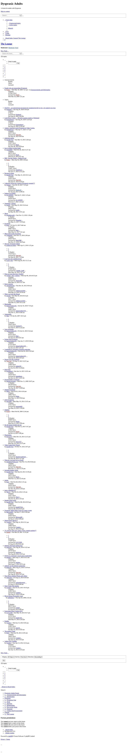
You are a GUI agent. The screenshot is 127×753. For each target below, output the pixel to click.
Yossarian (18, 220)
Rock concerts (8, 284)
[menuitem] (14, 23)
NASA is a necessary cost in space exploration (18, 556)
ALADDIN (9, 195)
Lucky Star (9, 260)
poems (6, 480)
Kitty (7, 633)
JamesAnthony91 (11, 306)
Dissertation (7, 435)
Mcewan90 (9, 512)
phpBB (10, 736)
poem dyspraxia (9, 400)
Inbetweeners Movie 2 (11, 520)
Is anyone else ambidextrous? (13, 259)
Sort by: (17, 657)
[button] (5, 59)
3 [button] (4, 68)
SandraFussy (10, 129)
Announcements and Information (40, 90)
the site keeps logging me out (12, 425)
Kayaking (7, 223)
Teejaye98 (19, 280)
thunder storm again (10, 500)
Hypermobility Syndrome (11, 379)
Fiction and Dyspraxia (10, 339)
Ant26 (8, 205)
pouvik (8, 296)
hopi (7, 482)
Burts (17, 145)
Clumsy (8, 185)
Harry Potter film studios (11, 586)
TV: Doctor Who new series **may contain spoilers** (20, 530)
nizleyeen (9, 577)
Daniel (8, 532)
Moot (7, 391)
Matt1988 (18, 240)
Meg (7, 316)
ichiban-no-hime (11, 245)
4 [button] (4, 70)
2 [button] (4, 66)
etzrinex (8, 557)
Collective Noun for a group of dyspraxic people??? (19, 183)
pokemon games (9, 138)
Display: (5, 657)
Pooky (8, 90)
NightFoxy (19, 170)
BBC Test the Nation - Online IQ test (15, 158)
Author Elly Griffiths (10, 641)
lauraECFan (9, 140)
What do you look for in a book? (14, 460)
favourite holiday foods (11, 470)
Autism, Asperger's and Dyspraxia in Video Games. (19, 128)
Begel (17, 477)
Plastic (18, 421)
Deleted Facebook (9, 389)
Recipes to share (9, 173)
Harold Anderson (21, 457)
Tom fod (18, 135)
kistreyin (8, 567)
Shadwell (18, 190)
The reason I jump (9, 631)
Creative (8, 522)
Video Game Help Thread (12, 445)
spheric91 (18, 366)
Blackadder (7, 304)
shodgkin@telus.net (12, 462)
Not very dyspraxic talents (12, 244)
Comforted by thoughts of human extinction (17, 349)
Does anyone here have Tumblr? (14, 274)
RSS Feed (7, 369)
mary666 (9, 401)
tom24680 (9, 150)
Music (6, 213)
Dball (17, 155)
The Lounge (6, 44)
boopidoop (9, 371)
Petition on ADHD (10, 193)
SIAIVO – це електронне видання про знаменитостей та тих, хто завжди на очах (30, 108)
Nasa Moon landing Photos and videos (15, 576)
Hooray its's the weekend (11, 359)
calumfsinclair (10, 285)
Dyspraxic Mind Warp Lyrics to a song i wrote (18, 510)
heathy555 (19, 618)
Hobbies (6, 410)
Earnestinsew (10, 119)
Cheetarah (9, 235)
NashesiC (9, 109)
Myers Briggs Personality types (13, 596)
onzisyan (9, 547)
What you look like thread (12, 294)
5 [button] (4, 72)
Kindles (6, 621)
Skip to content (5, 11)
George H (19, 326)
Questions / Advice (10, 203)
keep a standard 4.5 (10, 490)
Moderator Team (13, 48)
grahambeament (20, 582)
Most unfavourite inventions (12, 233)
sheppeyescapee (11, 381)
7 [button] (4, 75)
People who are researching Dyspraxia (15, 88)
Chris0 (18, 608)
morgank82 (19, 406)
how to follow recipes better (12, 148)
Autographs (7, 314)
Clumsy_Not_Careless (13, 275)
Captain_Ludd (20, 270)
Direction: (31, 657)
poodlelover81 (10, 215)
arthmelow (11, 597)
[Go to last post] (20, 95)
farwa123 (9, 436)
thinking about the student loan (13, 545)
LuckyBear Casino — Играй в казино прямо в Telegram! (21, 118)
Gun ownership (9, 329)
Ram (7, 225)
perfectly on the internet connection (14, 566)
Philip (17, 396)
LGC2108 (19, 542)
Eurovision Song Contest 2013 (13, 611)
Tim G (8, 492)
